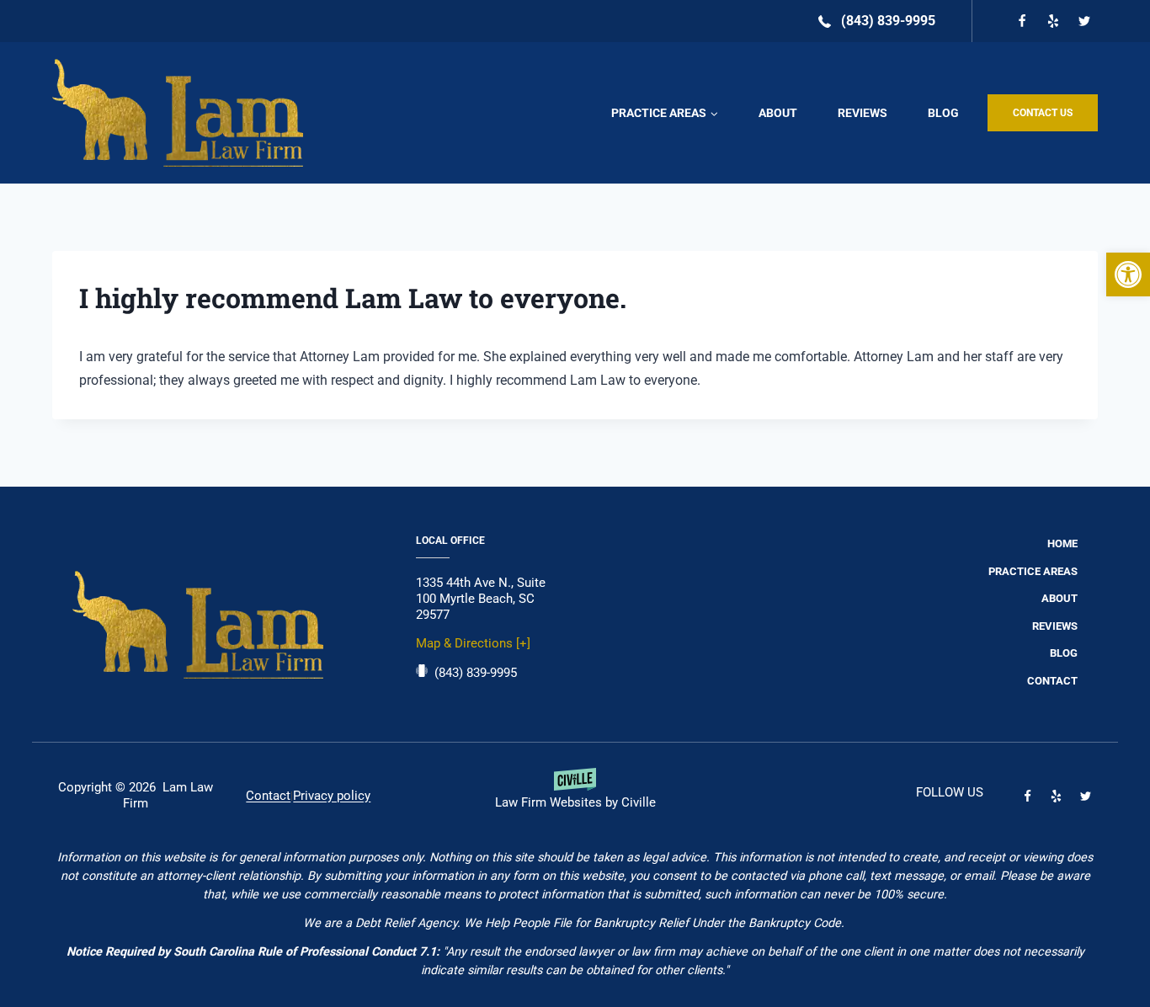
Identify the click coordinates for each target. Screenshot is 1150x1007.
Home (1062, 543)
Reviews (862, 113)
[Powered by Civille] (575, 795)
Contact (1052, 680)
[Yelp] (1053, 21)
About (778, 113)
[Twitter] (1084, 21)
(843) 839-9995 (475, 672)
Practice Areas (1033, 571)
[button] (1128, 274)
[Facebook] (1022, 21)
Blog (943, 113)
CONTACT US (1043, 113)
